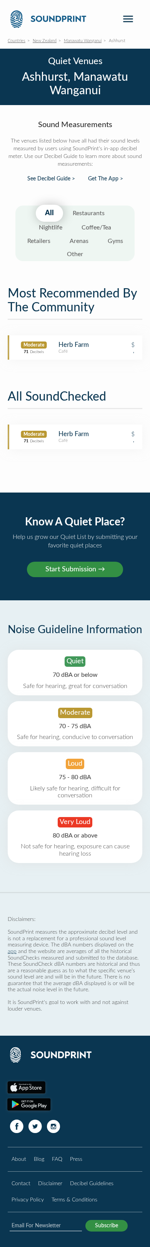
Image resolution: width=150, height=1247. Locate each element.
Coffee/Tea (96, 227)
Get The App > (105, 179)
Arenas (79, 241)
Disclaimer (50, 1183)
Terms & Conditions (74, 1200)
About (19, 1159)
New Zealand (45, 41)
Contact (21, 1183)
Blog (39, 1159)
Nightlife (50, 227)
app (12, 951)
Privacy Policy (28, 1200)
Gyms (115, 241)
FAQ (57, 1159)
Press (76, 1159)
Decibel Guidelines (91, 1183)
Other (75, 254)
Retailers (38, 241)
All (49, 213)
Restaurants (89, 213)
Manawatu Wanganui (83, 41)
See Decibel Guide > (51, 179)
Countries (16, 41)
